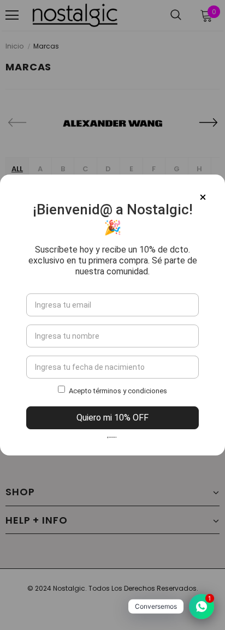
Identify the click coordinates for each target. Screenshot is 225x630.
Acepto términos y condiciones (118, 391)
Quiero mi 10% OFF (112, 417)
